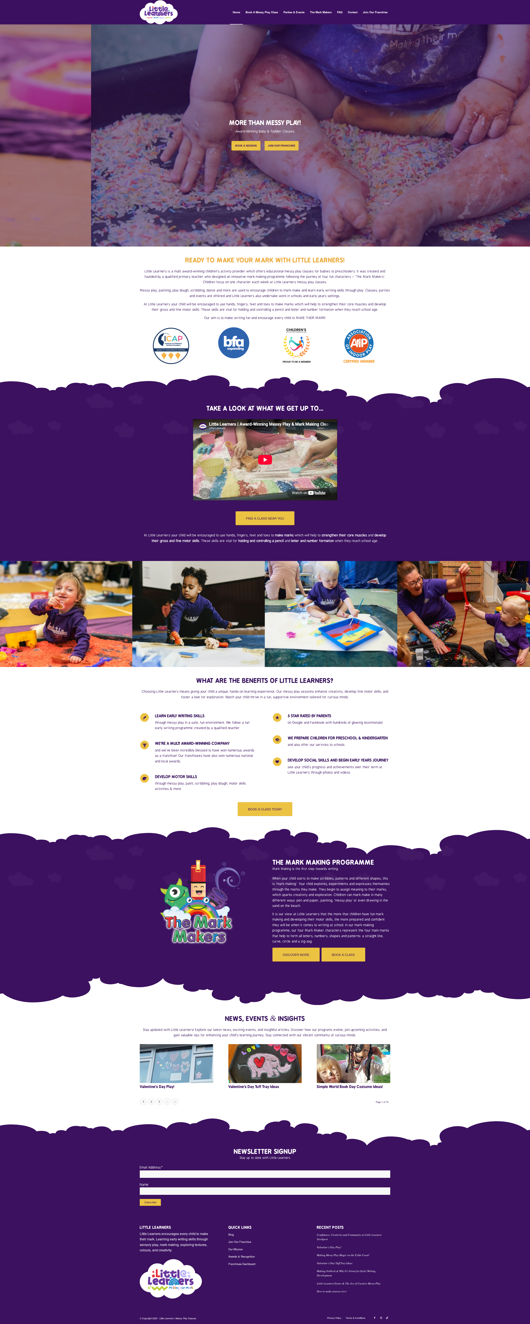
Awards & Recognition (241, 1256)
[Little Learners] (159, 12)
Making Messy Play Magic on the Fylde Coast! (343, 1255)
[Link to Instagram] (381, 1317)
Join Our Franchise (239, 1242)
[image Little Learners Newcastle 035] (331, 614)
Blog (231, 1234)
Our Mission (235, 1249)
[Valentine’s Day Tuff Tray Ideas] (265, 1063)
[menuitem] (236, 12)
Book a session (246, 145)
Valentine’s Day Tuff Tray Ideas (253, 1086)
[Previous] (3, 135)
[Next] (526, 135)
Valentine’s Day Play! (157, 1086)
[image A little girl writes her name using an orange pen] (198, 614)
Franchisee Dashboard (241, 1264)
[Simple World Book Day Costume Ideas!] (353, 1063)
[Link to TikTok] (387, 1317)
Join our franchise (281, 145)
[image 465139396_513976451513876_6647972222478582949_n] (464, 614)
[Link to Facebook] (375, 1317)
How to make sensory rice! (332, 1291)
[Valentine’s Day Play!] (176, 1063)
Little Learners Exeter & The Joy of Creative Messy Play (349, 1283)
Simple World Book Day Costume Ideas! (350, 1086)
